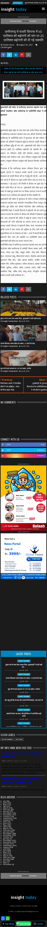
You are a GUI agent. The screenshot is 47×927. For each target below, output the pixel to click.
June (5, 803)
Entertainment (7, 739)
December (7, 813)
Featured (19, 739)
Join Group (25, 923)
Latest (40, 924)
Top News (9, 924)
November (7, 815)
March (5, 808)
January (6, 811)
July (4, 801)
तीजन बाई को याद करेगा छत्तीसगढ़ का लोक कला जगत (23, 72)
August (6, 820)
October (6, 816)
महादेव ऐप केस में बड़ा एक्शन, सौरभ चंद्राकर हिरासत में (23, 68)
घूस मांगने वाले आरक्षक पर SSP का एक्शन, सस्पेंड (31, 3)
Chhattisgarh (6, 47)
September (7, 818)
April (5, 806)
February (7, 809)
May (5, 804)
